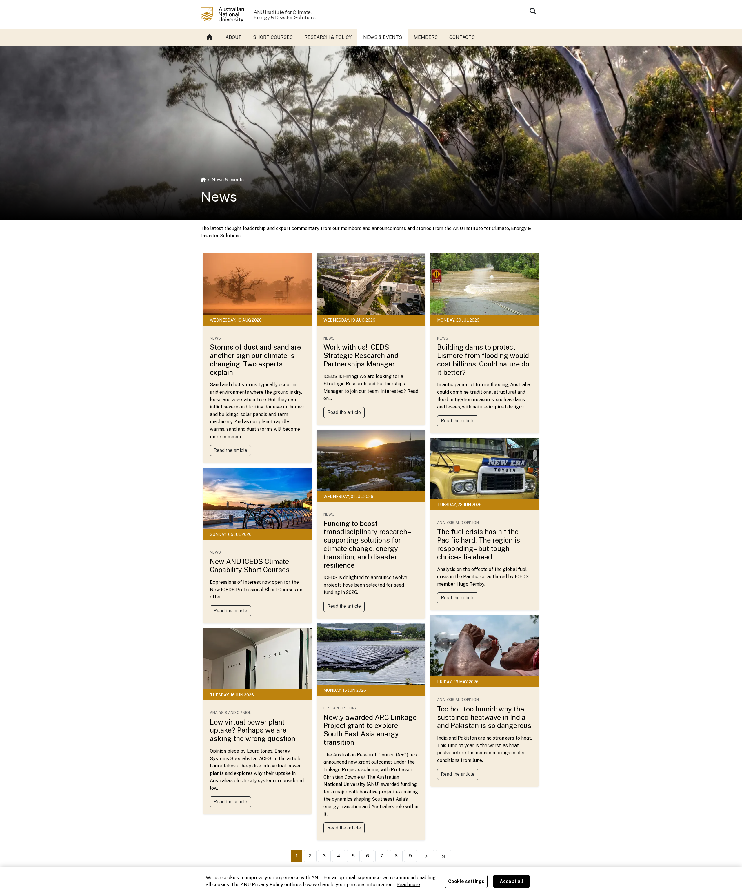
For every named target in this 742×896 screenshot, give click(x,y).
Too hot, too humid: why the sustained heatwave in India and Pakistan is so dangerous (484, 717)
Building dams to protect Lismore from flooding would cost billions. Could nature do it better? (483, 359)
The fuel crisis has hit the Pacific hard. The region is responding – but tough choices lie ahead (478, 544)
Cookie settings (466, 881)
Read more (408, 884)
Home (210, 37)
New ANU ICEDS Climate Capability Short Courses (250, 565)
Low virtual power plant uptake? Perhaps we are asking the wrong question (252, 730)
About (233, 37)
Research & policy (328, 37)
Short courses (273, 37)
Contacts (462, 37)
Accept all (511, 881)
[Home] (203, 180)
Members (426, 37)
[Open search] (533, 11)
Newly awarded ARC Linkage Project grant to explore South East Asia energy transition (370, 729)
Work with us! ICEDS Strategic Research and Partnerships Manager (361, 355)
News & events (382, 37)
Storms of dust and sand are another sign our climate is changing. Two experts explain (255, 359)
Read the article (230, 450)
